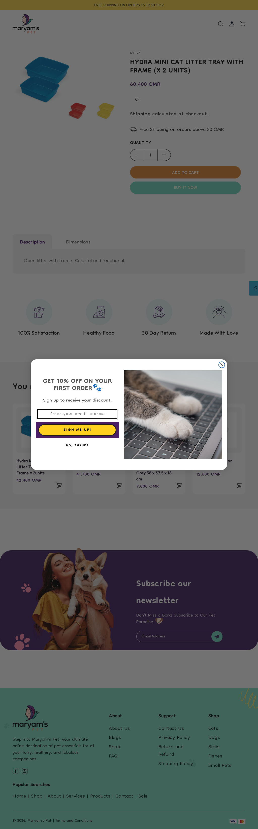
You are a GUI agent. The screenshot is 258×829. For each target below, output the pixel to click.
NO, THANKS (77, 446)
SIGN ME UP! (77, 430)
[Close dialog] (222, 365)
